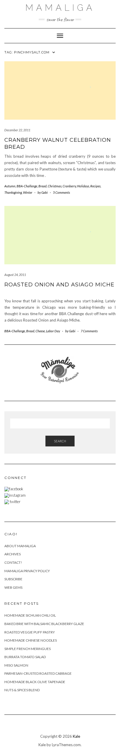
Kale (76, 736)
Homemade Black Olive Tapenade (34, 682)
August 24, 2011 (15, 275)
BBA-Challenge (27, 186)
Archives (12, 554)
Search (60, 441)
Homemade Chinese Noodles (30, 640)
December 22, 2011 (17, 130)
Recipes (95, 186)
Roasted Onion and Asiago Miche (59, 284)
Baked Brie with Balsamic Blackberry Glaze (44, 624)
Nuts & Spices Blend (22, 690)
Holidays (83, 186)
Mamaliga (60, 8)
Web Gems (13, 587)
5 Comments (61, 192)
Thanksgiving (13, 192)
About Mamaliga (20, 546)
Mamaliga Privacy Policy (27, 571)
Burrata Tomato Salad (25, 657)
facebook (16, 488)
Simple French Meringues (27, 649)
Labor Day (53, 331)
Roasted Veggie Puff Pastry (29, 632)
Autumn (9, 186)
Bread (42, 186)
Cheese (40, 331)
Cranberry (69, 186)
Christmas (54, 186)
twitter (14, 501)
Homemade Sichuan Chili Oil (30, 615)
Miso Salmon (16, 665)
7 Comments (89, 331)
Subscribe (13, 579)
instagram (17, 495)
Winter (27, 192)
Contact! (13, 562)
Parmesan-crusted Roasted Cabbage (38, 673)
